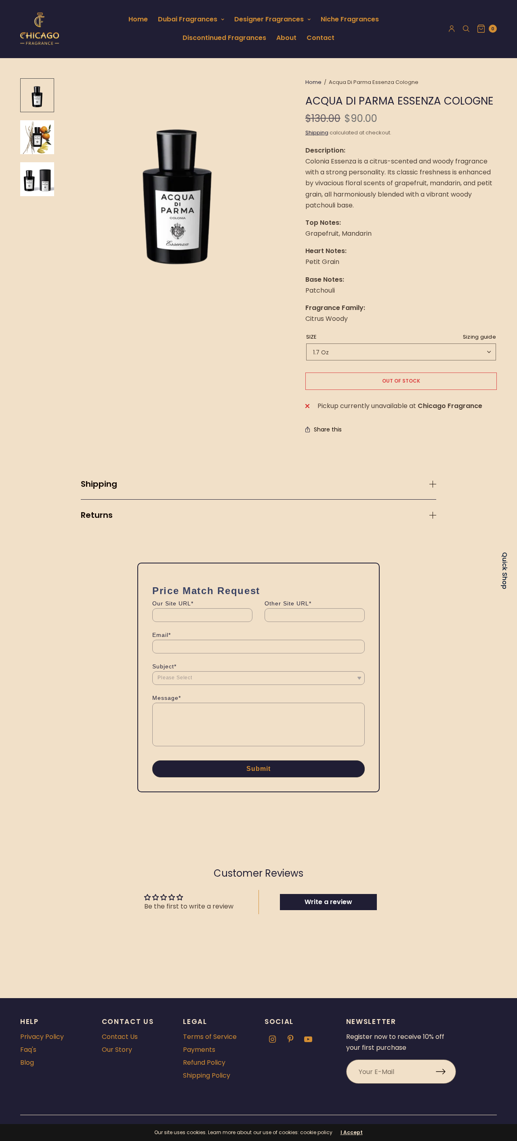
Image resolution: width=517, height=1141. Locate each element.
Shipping (316, 132)
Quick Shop (504, 570)
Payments (199, 1049)
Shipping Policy (206, 1075)
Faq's (28, 1049)
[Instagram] (273, 1039)
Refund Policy (204, 1062)
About (286, 37)
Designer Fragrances (269, 19)
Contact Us (120, 1036)
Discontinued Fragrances (224, 37)
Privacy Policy (42, 1036)
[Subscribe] (446, 1071)
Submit (258, 768)
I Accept (351, 1132)
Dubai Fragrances (187, 19)
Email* (161, 635)
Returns (97, 515)
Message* (166, 698)
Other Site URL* (288, 603)
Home (138, 19)
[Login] (452, 28)
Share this (328, 429)
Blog (27, 1062)
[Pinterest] (290, 1039)
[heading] (258, 591)
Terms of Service (210, 1036)
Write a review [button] (328, 902)
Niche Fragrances (350, 19)
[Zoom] (178, 187)
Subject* (164, 666)
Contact (320, 37)
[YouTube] (308, 1039)
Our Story (117, 1049)
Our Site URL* (172, 603)
